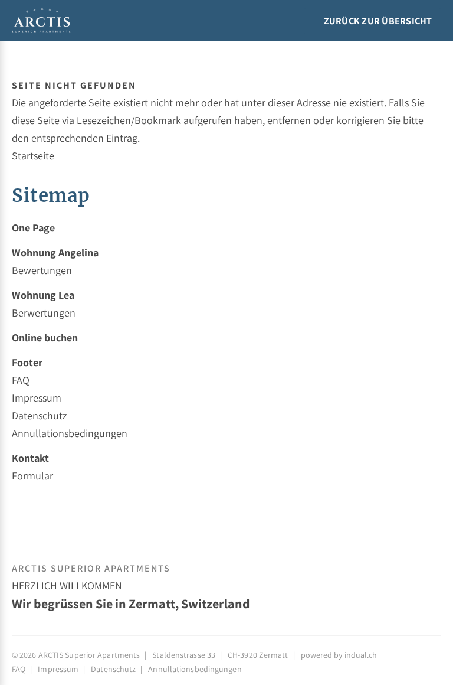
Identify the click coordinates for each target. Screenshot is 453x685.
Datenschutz (39, 415)
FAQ (20, 380)
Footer (27, 362)
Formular (32, 475)
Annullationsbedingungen (69, 433)
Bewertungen (42, 270)
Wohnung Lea (43, 295)
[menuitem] (226, 228)
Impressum (36, 398)
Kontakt (30, 458)
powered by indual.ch (339, 655)
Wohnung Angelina (55, 252)
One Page (33, 227)
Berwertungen (44, 312)
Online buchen (45, 337)
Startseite (33, 155)
